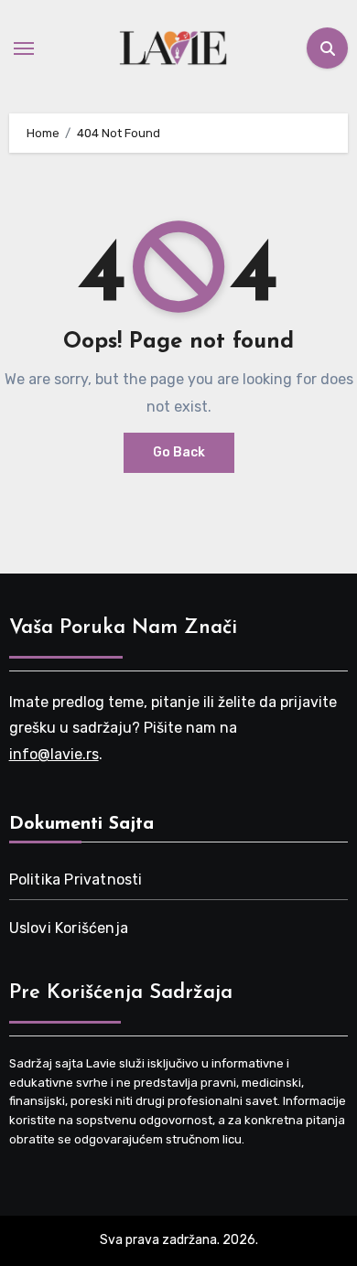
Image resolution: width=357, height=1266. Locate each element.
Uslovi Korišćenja (68, 928)
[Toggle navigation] (23, 48)
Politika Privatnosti (76, 879)
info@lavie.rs (54, 754)
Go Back (179, 452)
